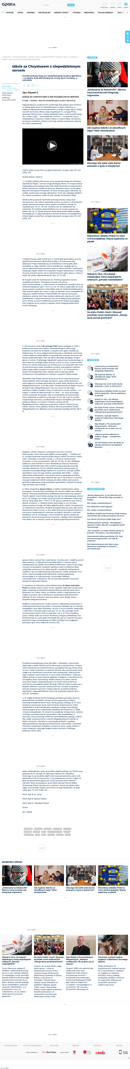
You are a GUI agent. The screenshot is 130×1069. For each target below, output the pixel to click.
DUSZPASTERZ (38, 829)
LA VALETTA (36, 831)
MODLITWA (67, 831)
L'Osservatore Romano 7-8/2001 (13, 89)
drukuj (33, 86)
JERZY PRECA (67, 829)
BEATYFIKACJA (28, 829)
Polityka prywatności (32, 1046)
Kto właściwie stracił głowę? (99, 506)
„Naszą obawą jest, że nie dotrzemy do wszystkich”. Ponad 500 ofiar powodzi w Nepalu (105, 497)
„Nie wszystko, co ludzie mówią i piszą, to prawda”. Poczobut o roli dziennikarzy (105, 531)
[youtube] (127, 40)
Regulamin (54, 1046)
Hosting (119, 1046)
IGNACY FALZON (57, 829)
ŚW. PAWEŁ (60, 834)
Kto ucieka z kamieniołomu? (99, 503)
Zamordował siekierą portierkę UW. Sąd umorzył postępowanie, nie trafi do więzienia (104, 538)
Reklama (75, 1046)
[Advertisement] (65, 32)
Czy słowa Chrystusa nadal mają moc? (104, 519)
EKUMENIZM (47, 829)
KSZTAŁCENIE (27, 831)
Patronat (97, 1046)
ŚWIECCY (67, 834)
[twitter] (127, 37)
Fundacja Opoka (10, 1046)
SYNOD (37, 834)
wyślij (38, 86)
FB (24, 86)
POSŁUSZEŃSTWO (28, 834)
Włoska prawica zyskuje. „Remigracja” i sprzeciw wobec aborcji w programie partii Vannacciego (106, 524)
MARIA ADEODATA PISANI (55, 831)
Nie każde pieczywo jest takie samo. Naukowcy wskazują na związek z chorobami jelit (103, 546)
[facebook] (127, 34)
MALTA (43, 831)
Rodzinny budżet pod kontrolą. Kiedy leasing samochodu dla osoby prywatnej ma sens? (106, 514)
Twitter (29, 86)
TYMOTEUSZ (51, 834)
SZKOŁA (44, 834)
